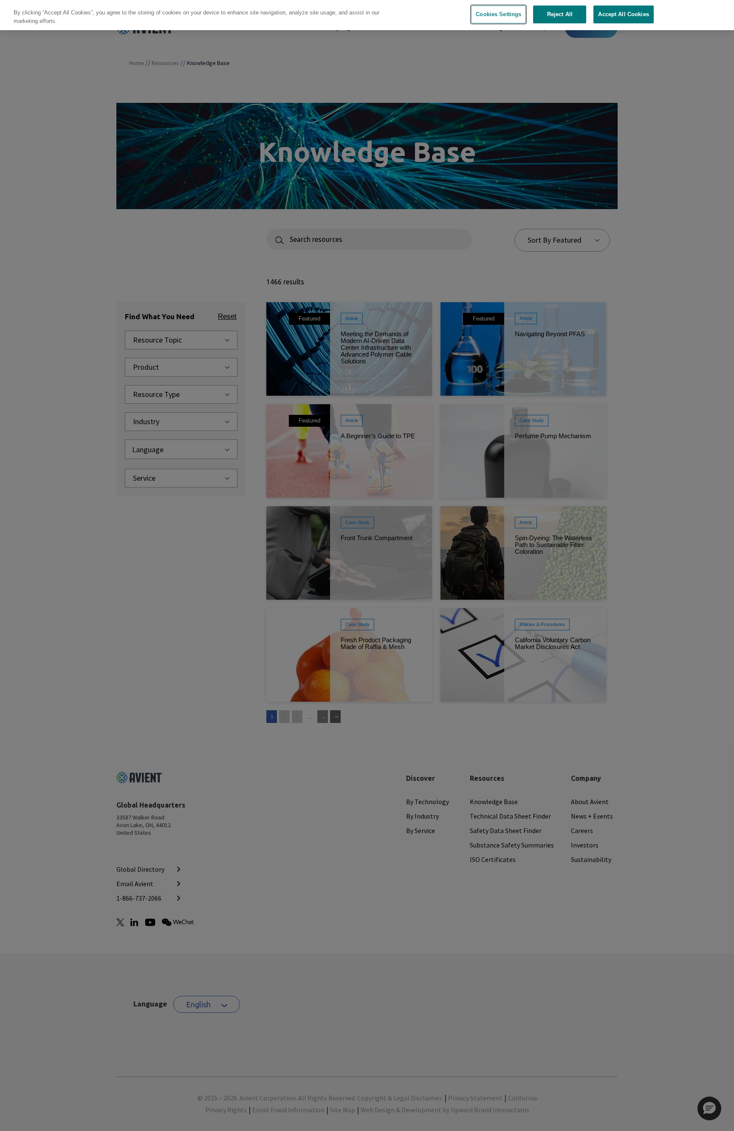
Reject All (560, 14)
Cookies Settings (498, 14)
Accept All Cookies (623, 14)
